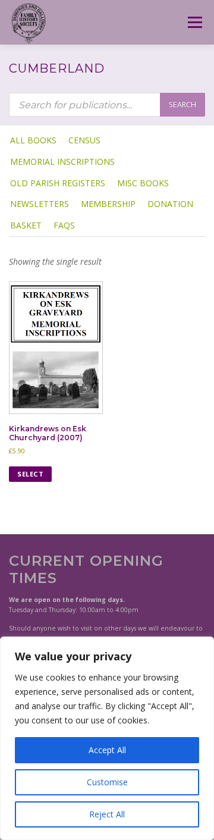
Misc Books (143, 183)
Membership (108, 203)
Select (30, 473)
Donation (170, 203)
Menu (194, 22)
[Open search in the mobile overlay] (107, 105)
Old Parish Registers (57, 183)
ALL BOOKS (33, 140)
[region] (107, 738)
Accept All (107, 750)
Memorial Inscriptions (62, 161)
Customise (107, 782)
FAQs (64, 225)
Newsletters (39, 203)
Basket (26, 225)
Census (84, 140)
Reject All (107, 814)
